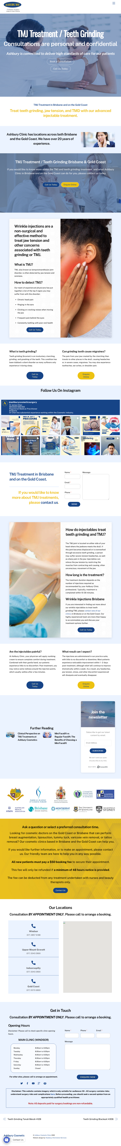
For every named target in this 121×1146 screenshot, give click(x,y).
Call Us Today (60, 68)
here (53, 1094)
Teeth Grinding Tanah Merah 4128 (24, 1119)
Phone (68, 492)
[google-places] (39, 1083)
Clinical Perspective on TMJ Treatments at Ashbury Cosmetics (29, 736)
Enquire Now (87, 1077)
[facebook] (27, 1083)
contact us (49, 502)
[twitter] (21, 1083)
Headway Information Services (56, 1138)
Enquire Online (70, 185)
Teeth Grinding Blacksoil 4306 (98, 1119)
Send (74, 504)
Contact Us (60, 890)
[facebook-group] (44, 1083)
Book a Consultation (60, 61)
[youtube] (33, 1083)
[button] (10, 425)
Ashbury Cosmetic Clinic (43, 1135)
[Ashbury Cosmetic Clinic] (12, 6)
